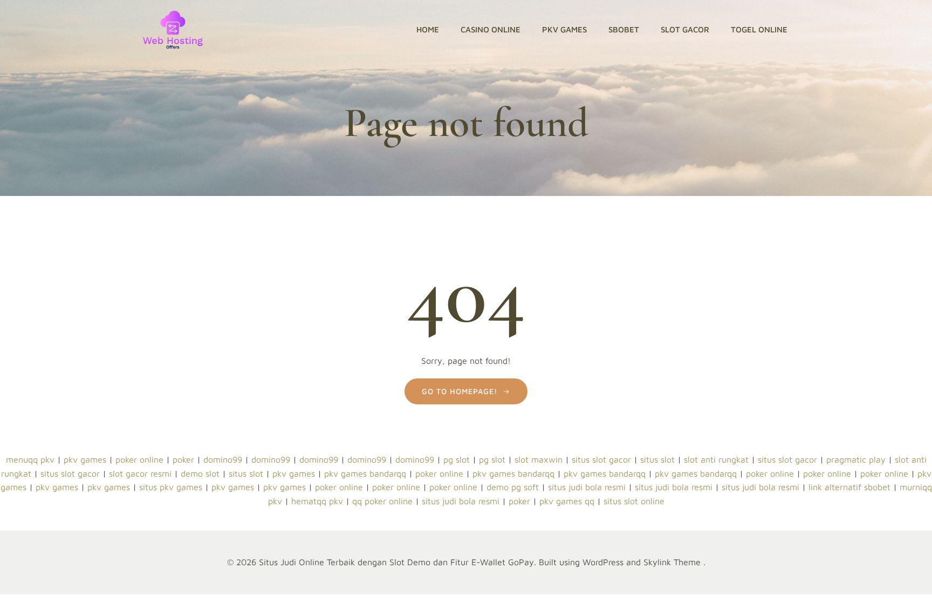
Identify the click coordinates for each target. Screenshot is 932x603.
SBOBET (623, 29)
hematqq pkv (317, 501)
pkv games (85, 459)
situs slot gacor (601, 459)
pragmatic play (856, 459)
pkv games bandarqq (365, 473)
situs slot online (634, 501)
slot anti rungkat (716, 459)
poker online (139, 459)
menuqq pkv (30, 459)
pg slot (456, 459)
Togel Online (759, 29)
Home (427, 29)
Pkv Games (564, 29)
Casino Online (490, 29)
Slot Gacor (685, 29)
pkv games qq (566, 501)
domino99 (222, 459)
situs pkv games (170, 487)
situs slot (657, 459)
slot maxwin (539, 459)
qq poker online (382, 501)
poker (183, 459)
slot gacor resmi (140, 473)
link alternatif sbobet (849, 487)
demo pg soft (512, 487)
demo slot (200, 473)
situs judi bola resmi (587, 487)
